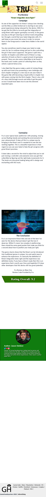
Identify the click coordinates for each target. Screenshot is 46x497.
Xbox (23, 485)
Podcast (26, 489)
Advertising (22, 494)
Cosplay (41, 487)
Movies (15, 487)
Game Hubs (17, 485)
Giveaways (34, 487)
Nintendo (37, 485)
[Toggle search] (37, 3)
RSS (31, 489)
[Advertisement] (23, 108)
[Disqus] (23, 394)
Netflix (21, 487)
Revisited (27, 487)
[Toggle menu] (41, 3)
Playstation (29, 485)
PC (42, 485)
